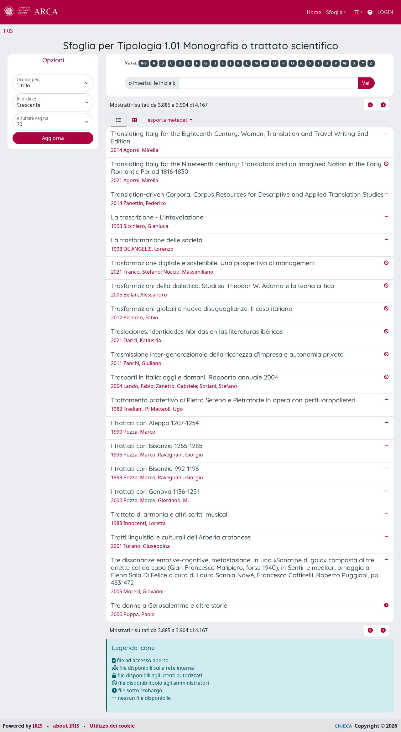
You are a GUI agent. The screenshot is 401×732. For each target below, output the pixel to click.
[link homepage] (34, 12)
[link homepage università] (75, 12)
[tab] (119, 119)
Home (314, 12)
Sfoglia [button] (334, 12)
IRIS (8, 30)
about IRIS (66, 725)
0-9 (144, 63)
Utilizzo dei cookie (112, 725)
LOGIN (385, 12)
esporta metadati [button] (168, 119)
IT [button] (356, 12)
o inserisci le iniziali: (152, 83)
